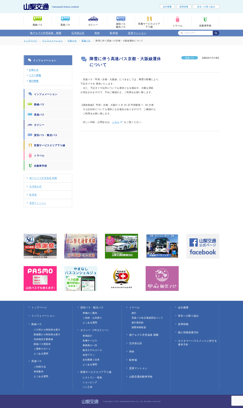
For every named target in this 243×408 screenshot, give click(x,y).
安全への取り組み (206, 6)
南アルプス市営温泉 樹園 (45, 33)
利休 (97, 33)
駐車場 (114, 33)
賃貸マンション (137, 33)
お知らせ (34, 69)
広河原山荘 (77, 33)
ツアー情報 (35, 75)
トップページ (30, 41)
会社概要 (167, 6)
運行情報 (34, 81)
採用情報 (183, 6)
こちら (115, 122)
